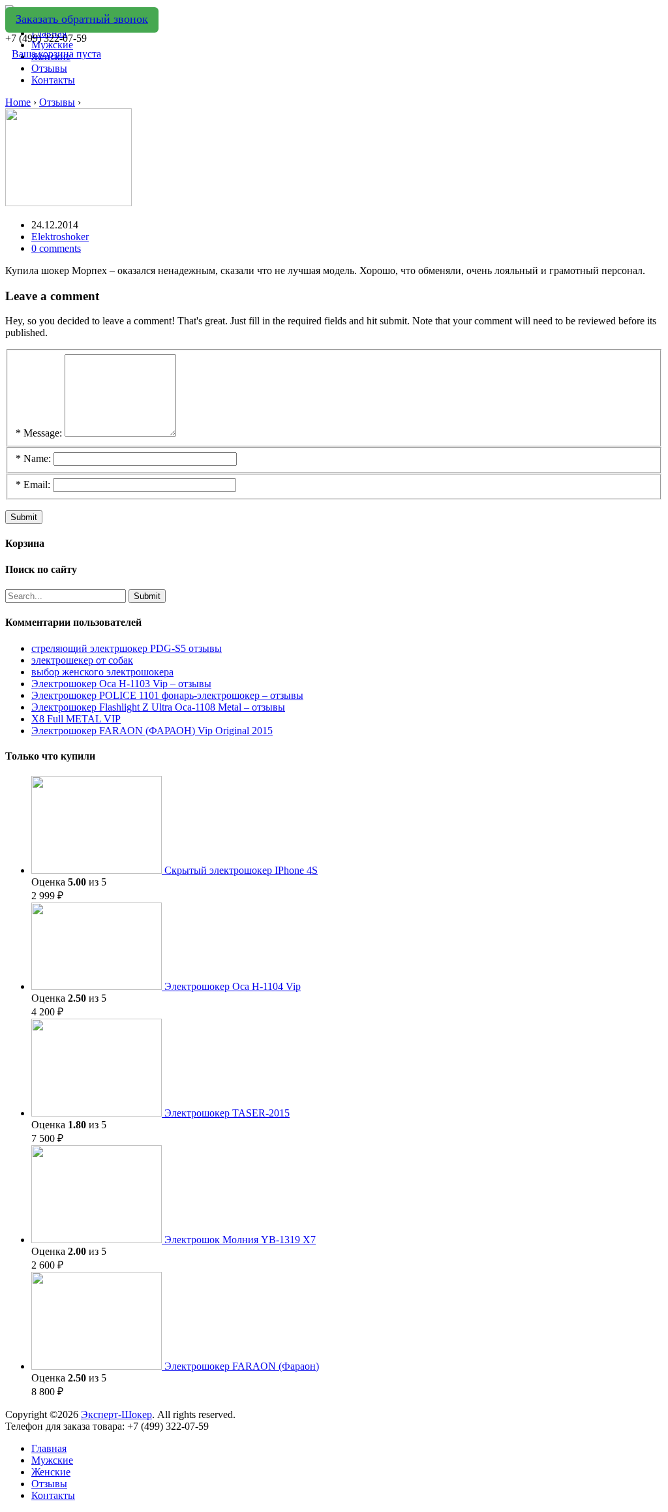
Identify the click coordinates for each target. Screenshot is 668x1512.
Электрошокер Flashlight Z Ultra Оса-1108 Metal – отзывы (158, 707)
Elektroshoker (60, 236)
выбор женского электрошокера (102, 671)
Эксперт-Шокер (116, 1414)
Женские (50, 1471)
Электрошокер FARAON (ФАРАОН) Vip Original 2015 (152, 730)
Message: (39, 433)
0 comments (56, 248)
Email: (33, 484)
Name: (33, 458)
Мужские (52, 1460)
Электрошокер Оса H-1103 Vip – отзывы (121, 683)
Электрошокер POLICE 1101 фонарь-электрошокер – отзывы (167, 695)
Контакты (53, 79)
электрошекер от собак (82, 660)
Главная (49, 1448)
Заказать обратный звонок (82, 18)
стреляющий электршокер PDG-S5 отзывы (126, 648)
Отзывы (49, 68)
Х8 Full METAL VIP (76, 718)
